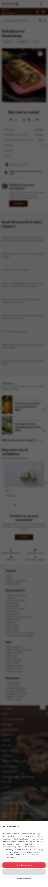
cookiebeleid (11, 857)
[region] (24, 854)
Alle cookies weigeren (24, 872)
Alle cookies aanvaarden (24, 865)
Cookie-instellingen (24, 879)
